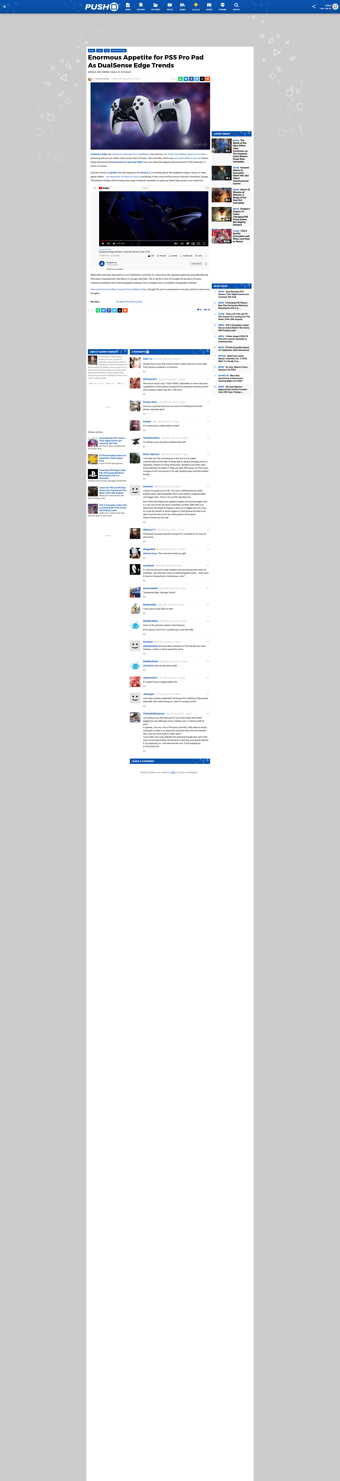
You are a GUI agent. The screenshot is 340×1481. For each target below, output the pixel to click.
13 (208, 621)
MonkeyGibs (149, 604)
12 (208, 605)
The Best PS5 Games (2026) (129, 301)
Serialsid (148, 486)
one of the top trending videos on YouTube (184, 154)
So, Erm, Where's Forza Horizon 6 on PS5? (233, 368)
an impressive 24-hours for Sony (122, 176)
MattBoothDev (150, 621)
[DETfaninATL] (135, 387)
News (91, 50)
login (173, 772)
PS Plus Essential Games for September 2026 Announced (233, 348)
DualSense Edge (118, 50)
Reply (122, 383)
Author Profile (97, 383)
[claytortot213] (135, 685)
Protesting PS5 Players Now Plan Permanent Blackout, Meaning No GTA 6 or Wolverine (112, 474)
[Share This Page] (313, 6)
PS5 (107, 50)
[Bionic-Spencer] (135, 462)
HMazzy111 (149, 529)
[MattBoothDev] (135, 629)
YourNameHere (151, 437)
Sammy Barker (102, 78)
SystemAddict (150, 588)
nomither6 (148, 565)
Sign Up (328, 8)
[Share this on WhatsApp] (180, 79)
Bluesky (111, 383)
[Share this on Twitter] (196, 79)
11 (208, 588)
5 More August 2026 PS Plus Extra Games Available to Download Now (233, 339)
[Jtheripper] (135, 702)
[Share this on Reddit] (207, 79)
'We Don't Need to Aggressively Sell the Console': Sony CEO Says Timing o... (233, 389)
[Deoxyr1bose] (135, 410)
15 (146, 414)
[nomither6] (135, 573)
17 (208, 694)
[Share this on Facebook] (191, 79)
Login (322, 8)
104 (228, 241)
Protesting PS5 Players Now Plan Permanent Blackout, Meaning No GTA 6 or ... (233, 305)
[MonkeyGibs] (135, 612)
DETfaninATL (150, 379)
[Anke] (135, 366)
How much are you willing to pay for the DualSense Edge (119, 289)
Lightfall (112, 172)
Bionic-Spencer (151, 454)
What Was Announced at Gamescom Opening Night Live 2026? (230, 378)
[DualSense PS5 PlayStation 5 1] (150, 116)
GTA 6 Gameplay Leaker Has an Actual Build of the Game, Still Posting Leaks (113, 508)
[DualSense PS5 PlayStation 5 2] (150, 227)
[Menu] (4, 6)
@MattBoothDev (150, 646)
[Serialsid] (135, 494)
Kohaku (147, 421)
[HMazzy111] (135, 537)
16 (208, 678)
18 (208, 309)
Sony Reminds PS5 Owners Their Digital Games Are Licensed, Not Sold (112, 441)
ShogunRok (149, 549)
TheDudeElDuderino (154, 713)
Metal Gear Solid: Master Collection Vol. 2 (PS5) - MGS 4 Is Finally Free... (233, 359)
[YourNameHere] (135, 446)
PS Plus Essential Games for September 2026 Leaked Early (112, 458)
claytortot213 (150, 677)
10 (208, 566)
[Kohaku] (135, 429)
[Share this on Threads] (202, 79)
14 (208, 642)
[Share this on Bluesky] (186, 79)
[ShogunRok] (135, 557)
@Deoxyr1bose (150, 553)
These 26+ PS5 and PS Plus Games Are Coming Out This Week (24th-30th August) (112, 490)
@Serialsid (148, 665)
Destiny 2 (145, 172)
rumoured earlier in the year (187, 158)
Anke (146, 358)
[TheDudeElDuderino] (135, 721)
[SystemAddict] (135, 596)
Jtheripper (148, 694)
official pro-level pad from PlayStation (131, 154)
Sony (99, 50)
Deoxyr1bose (150, 402)
